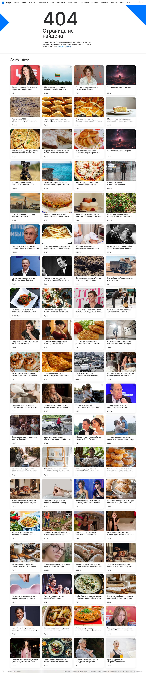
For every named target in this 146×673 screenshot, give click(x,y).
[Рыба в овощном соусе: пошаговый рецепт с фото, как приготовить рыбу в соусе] (89, 621)
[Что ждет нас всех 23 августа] (121, 80)
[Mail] (3, 2)
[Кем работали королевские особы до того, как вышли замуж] (25, 621)
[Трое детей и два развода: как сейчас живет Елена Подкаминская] (89, 80)
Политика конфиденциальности (99, 671)
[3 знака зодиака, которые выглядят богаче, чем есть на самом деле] (89, 462)
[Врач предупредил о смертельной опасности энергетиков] (121, 653)
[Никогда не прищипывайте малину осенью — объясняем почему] (121, 207)
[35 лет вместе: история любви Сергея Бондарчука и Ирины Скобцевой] (121, 239)
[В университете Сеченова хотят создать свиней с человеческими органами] (89, 557)
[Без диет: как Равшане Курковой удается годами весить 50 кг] (25, 653)
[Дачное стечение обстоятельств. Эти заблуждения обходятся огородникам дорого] (57, 526)
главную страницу (64, 46)
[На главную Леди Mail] (7, 2)
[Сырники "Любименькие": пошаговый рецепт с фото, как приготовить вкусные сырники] (89, 144)
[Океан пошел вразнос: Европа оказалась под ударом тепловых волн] (57, 176)
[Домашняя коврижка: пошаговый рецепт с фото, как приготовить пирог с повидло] (57, 239)
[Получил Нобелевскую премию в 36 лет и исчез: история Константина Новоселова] (25, 335)
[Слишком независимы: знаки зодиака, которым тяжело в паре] (121, 430)
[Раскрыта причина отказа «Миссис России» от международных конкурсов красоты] (57, 589)
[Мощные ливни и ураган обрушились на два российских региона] (57, 430)
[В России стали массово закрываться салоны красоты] (89, 239)
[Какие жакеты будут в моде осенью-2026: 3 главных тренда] (25, 462)
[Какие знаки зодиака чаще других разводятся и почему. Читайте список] (57, 494)
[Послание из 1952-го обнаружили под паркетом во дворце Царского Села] (25, 112)
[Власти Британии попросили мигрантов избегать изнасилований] (25, 207)
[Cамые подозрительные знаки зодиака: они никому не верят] (121, 335)
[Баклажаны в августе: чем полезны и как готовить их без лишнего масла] (25, 303)
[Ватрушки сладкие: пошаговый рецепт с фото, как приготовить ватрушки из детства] (25, 367)
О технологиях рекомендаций (80, 671)
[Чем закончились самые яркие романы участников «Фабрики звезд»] (89, 494)
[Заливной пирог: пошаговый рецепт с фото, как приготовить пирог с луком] (57, 207)
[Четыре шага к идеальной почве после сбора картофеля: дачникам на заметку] (89, 271)
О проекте (67, 671)
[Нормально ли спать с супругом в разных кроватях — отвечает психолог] (121, 367)
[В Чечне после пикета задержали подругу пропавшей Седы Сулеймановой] (57, 557)
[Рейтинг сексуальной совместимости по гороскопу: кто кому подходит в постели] (89, 398)
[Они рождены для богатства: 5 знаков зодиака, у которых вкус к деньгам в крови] (57, 398)
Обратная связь (137, 671)
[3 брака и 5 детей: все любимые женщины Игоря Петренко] (89, 430)
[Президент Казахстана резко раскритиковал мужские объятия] (25, 239)
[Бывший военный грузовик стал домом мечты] (121, 271)
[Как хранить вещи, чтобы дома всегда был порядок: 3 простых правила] (57, 462)
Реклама (18, 671)
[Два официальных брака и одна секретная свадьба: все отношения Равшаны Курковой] (25, 80)
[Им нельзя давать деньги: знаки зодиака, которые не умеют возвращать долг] (25, 589)
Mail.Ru (4, 671)
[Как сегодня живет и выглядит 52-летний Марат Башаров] (25, 271)
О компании (11, 671)
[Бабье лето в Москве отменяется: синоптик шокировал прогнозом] (121, 176)
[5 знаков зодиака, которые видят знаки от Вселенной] (25, 430)
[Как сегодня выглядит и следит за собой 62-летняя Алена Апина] (121, 621)
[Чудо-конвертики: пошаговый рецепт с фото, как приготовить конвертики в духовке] (57, 112)
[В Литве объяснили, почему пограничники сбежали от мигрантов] (57, 80)
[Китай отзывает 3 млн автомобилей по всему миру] (89, 367)
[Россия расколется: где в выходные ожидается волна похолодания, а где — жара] (25, 176)
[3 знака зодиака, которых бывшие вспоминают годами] (89, 526)
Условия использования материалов (121, 671)
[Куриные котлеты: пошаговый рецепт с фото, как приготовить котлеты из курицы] (89, 335)
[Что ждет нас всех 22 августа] (121, 144)
